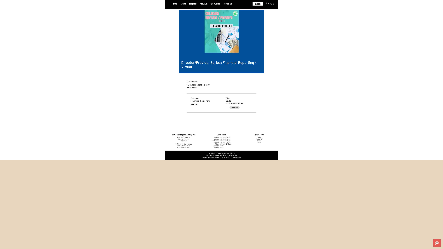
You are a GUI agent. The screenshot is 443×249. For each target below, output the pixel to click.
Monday (216, 138)
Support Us (259, 139)
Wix (218, 157)
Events (259, 141)
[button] (271, 3)
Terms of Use (226, 157)
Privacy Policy (237, 157)
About (259, 138)
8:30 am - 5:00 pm (225, 138)
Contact (259, 142)
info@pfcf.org (183, 141)
